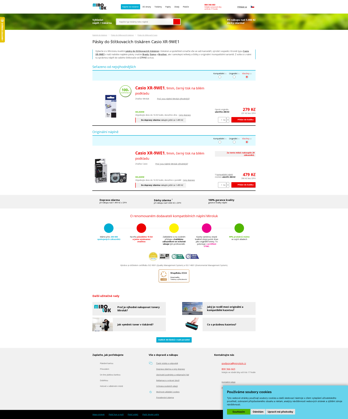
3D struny (146, 6)
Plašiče (186, 6)
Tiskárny (158, 6)
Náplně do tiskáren (130, 6)
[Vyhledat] (176, 21)
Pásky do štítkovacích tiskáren (122, 35)
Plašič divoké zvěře (150, 414)
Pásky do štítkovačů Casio (147, 35)
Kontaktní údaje (228, 382)
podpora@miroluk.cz (234, 363)
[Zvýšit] (228, 118)
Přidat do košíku (245, 119)
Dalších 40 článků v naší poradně (174, 339)
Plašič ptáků (133, 414)
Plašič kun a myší (116, 414)
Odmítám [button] (258, 411)
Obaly (176, 6)
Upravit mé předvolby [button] (280, 411)
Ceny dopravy (185, 115)
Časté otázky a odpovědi (167, 363)
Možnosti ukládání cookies (168, 392)
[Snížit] (228, 121)
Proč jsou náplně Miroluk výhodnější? (173, 98)
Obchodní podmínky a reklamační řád (172, 374)
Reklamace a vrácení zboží (167, 380)
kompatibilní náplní (225, 174)
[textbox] (144, 21)
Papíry (168, 6)
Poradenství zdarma (165, 397)
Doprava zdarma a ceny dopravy (170, 369)
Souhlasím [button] (238, 411)
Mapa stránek (98, 414)
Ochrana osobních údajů (167, 386)
